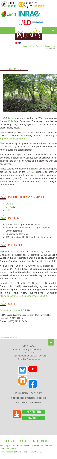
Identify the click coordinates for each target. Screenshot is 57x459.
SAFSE (30, 172)
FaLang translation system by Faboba (8, 337)
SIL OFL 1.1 (36, 452)
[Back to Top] (51, 342)
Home (25, 46)
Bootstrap (4, 445)
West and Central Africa (45, 46)
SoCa (8, 210)
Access (23, 441)
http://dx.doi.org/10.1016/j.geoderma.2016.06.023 (24, 296)
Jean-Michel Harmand (11, 310)
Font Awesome (6, 452)
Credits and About (42, 441)
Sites (32, 46)
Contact (10, 441)
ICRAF (11, 121)
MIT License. (11, 448)
